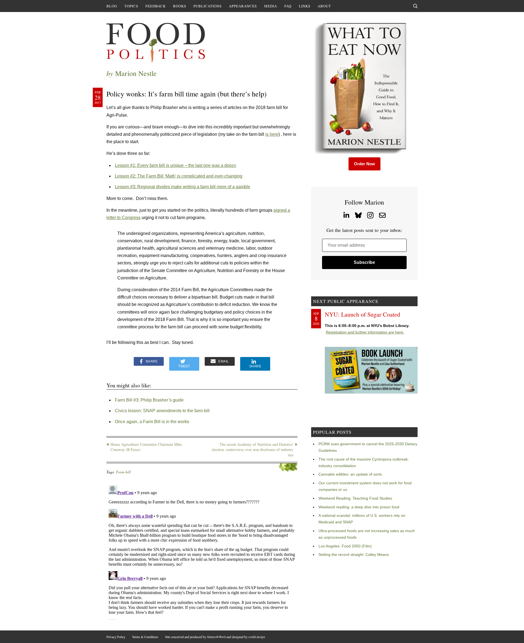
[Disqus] (201, 551)
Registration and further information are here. (365, 332)
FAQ (287, 6)
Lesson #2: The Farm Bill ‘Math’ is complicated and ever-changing (178, 176)
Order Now (364, 163)
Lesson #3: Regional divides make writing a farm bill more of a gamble (182, 186)
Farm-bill (123, 471)
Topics (131, 6)
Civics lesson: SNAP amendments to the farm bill (162, 410)
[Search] (415, 6)
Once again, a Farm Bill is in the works (152, 421)
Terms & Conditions (145, 637)
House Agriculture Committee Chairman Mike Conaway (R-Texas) (146, 447)
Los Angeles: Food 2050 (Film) (345, 546)
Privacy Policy (115, 637)
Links (304, 6)
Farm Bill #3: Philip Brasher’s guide (149, 400)
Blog (111, 6)
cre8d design (256, 637)
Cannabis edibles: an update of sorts (350, 474)
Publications (207, 6)
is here (271, 134)
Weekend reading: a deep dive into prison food (358, 507)
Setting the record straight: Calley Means (353, 554)
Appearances (243, 6)
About (324, 6)
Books (179, 6)
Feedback (155, 6)
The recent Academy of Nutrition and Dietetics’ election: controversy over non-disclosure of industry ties (252, 450)
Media (270, 6)
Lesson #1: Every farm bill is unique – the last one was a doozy (175, 165)
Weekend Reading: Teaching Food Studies (355, 498)
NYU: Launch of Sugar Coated (362, 314)
